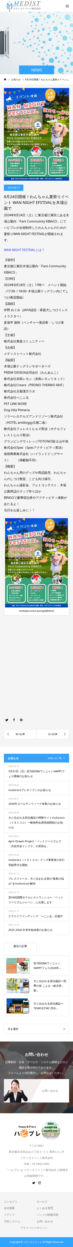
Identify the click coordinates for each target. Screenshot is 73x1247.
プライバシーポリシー (33, 1228)
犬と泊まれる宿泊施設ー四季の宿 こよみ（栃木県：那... (49, 985)
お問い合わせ (45, 1221)
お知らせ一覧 (55, 758)
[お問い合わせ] (36, 1081)
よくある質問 (45, 1208)
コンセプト (11, 1201)
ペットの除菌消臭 (47, 1214)
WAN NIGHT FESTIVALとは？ (24, 250)
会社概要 (9, 1208)
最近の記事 (20, 946)
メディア (9, 1214)
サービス (42, 1201)
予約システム (12, 1221)
